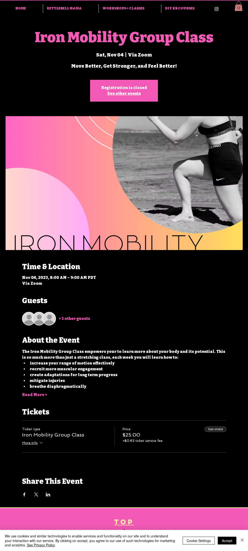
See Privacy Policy (41, 545)
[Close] (242, 540)
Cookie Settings (199, 540)
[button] (238, 6)
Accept (227, 540)
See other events (124, 93)
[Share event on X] (36, 494)
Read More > (34, 394)
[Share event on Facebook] (24, 494)
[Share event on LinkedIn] (48, 494)
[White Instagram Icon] (216, 9)
